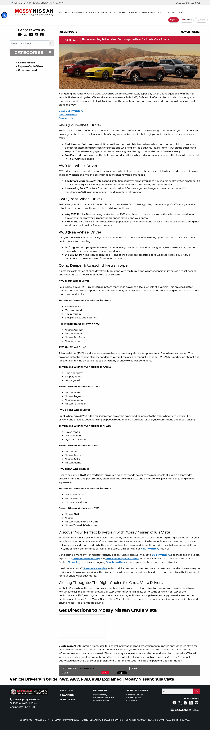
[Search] (51, 43)
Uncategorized (27, 70)
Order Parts (131, 700)
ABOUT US (66, 690)
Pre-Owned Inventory (103, 697)
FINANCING (67, 695)
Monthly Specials (101, 700)
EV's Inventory (161, 554)
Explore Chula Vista (30, 66)
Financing (73, 562)
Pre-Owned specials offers (122, 558)
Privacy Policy (71, 719)
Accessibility (42, 719)
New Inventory (150, 548)
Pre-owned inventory (86, 558)
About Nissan (26, 62)
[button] (4, 15)
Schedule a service (95, 568)
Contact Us (26, 719)
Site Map (56, 719)
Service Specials (134, 697)
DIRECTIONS (67, 699)
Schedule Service (134, 694)
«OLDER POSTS (68, 31)
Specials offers (115, 562)
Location (188, 20)
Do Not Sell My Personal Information (102, 719)
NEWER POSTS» (190, 31)
